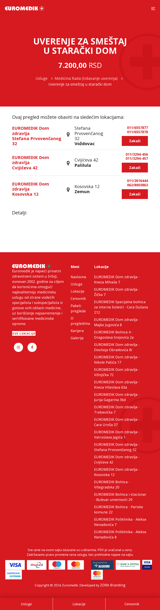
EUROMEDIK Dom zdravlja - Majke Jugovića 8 (117, 322)
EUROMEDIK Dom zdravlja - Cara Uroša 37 (117, 422)
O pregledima (80, 321)
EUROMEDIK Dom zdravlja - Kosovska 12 (117, 472)
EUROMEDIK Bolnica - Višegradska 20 (112, 484)
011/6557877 (137, 128)
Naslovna (78, 276)
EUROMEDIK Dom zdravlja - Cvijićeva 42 (117, 459)
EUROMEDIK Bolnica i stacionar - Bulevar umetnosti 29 (120, 497)
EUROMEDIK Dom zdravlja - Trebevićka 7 (117, 410)
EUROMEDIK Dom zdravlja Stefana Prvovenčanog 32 (36, 135)
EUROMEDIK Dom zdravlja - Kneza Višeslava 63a (117, 385)
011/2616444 (137, 181)
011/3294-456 (137, 154)
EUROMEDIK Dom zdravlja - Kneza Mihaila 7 (117, 279)
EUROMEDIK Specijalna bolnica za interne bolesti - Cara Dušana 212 (121, 307)
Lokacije (79, 604)
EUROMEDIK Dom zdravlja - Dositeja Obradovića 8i (117, 347)
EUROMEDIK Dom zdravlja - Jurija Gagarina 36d (117, 397)
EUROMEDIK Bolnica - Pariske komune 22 (118, 509)
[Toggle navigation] (153, 8)
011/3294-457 (137, 158)
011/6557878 (137, 132)
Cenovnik (131, 604)
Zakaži (134, 141)
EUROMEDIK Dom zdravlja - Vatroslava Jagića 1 (117, 435)
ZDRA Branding (112, 585)
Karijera (77, 330)
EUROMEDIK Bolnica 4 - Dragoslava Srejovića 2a (114, 335)
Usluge (26, 604)
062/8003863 (137, 185)
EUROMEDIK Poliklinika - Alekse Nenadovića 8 (120, 534)
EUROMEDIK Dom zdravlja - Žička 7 (117, 292)
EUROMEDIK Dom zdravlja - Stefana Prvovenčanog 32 (117, 447)
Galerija (77, 338)
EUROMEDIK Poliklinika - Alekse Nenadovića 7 (120, 522)
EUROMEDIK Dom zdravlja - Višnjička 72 (117, 372)
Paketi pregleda (78, 308)
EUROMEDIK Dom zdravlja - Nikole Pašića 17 (117, 360)
